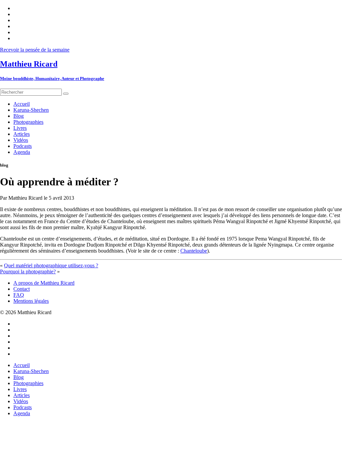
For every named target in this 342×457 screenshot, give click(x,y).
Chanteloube (193, 251)
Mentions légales (31, 301)
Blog (18, 377)
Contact (21, 289)
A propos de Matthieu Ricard (43, 283)
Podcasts (22, 407)
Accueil (21, 365)
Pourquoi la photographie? (28, 271)
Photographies (28, 383)
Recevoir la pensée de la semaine (34, 50)
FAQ (18, 295)
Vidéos (20, 401)
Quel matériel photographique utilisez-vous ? (51, 265)
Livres (20, 389)
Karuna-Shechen (31, 371)
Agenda (21, 413)
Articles (21, 395)
